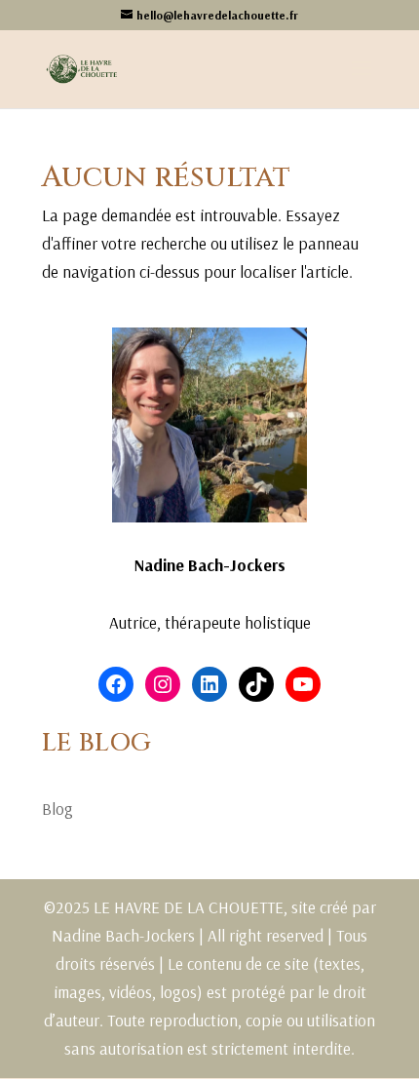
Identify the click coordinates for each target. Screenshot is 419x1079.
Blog (57, 808)
